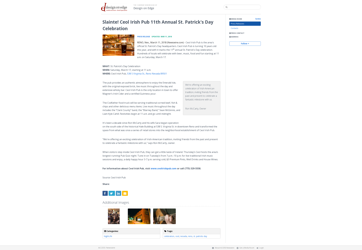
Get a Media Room (246, 248)
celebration (169, 236)
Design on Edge (143, 8)
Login (261, 248)
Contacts (234, 28)
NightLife (108, 236)
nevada (183, 236)
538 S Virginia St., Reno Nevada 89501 (147, 73)
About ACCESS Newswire (224, 248)
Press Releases (237, 23)
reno (190, 236)
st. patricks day (200, 236)
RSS (259, 19)
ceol (177, 236)
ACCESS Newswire (106, 247)
